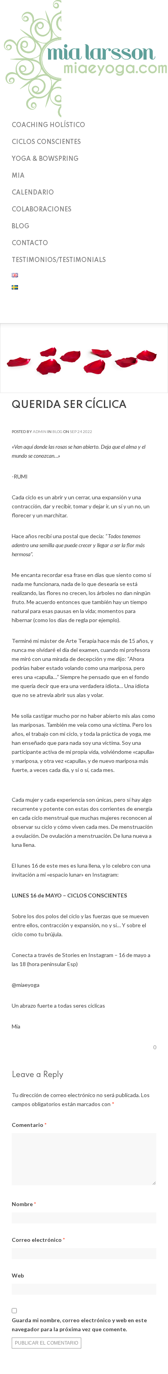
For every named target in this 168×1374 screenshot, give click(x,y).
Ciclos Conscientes (46, 142)
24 (79, 431)
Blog (20, 227)
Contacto (30, 243)
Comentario (29, 1124)
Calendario (33, 193)
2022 (87, 431)
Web (18, 1275)
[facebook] (84, 313)
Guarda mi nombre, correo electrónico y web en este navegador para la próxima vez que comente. (79, 1324)
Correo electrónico (38, 1239)
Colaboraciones (41, 210)
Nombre (24, 1204)
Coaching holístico (48, 125)
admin (39, 431)
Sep (73, 431)
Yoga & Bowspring (45, 159)
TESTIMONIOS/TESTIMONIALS (59, 260)
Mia (18, 176)
